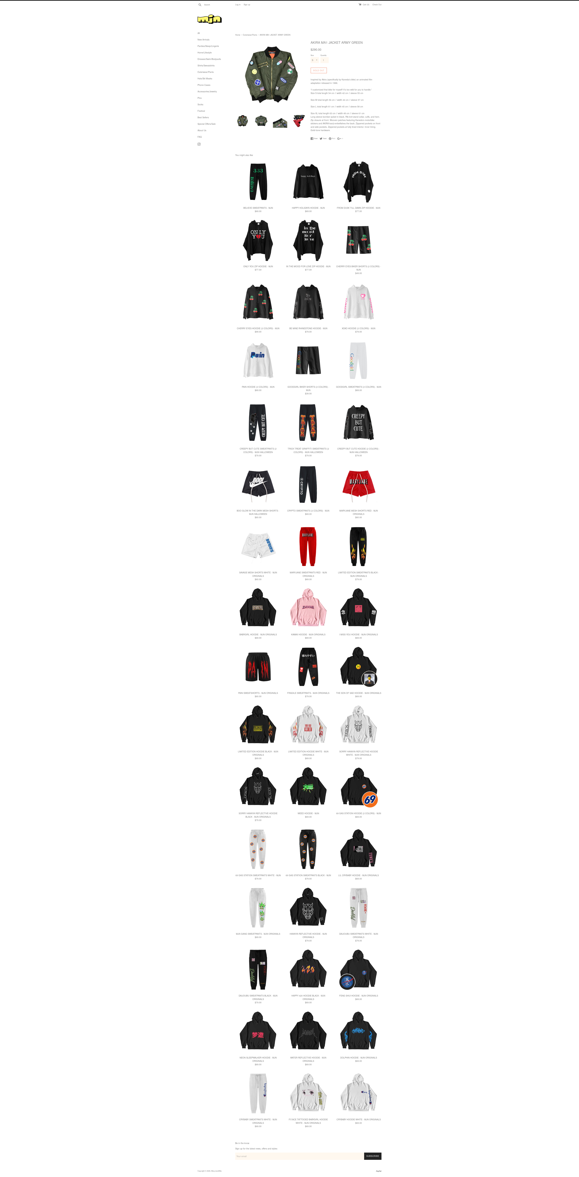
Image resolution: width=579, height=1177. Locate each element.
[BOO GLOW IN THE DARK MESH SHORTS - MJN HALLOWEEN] (258, 484)
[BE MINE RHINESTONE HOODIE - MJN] (308, 302)
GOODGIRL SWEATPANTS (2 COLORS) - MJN (358, 386)
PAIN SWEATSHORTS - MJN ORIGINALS (258, 692)
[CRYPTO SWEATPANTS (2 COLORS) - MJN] (308, 484)
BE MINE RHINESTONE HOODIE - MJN (308, 328)
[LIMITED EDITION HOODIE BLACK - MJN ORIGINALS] (258, 725)
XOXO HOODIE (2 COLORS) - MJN (358, 328)
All (199, 33)
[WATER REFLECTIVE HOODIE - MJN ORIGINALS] (308, 1031)
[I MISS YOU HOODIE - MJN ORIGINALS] (358, 608)
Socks (200, 104)
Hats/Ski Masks (205, 78)
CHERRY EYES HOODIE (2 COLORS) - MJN (258, 328)
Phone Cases (204, 84)
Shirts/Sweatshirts (206, 65)
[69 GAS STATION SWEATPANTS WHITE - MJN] (258, 849)
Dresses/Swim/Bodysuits (209, 58)
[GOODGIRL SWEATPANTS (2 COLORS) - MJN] (358, 360)
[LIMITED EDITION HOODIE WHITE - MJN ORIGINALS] (308, 725)
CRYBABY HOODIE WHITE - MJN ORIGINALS (359, 1119)
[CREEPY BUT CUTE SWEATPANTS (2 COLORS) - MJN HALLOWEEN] (258, 422)
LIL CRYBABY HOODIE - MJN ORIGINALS (358, 875)
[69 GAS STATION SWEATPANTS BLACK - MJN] (308, 849)
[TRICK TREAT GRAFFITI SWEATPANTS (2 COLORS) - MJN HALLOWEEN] (308, 422)
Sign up (247, 4)
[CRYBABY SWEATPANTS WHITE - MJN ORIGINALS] (258, 1093)
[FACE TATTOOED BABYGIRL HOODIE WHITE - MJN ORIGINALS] (308, 1093)
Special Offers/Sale (207, 123)
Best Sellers (203, 117)
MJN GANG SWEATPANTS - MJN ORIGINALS (258, 933)
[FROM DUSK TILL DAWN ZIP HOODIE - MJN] (358, 182)
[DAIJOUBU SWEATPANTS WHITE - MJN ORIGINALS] (358, 908)
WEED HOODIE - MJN (308, 813)
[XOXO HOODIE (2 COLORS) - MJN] (358, 302)
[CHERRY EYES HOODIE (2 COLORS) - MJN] (258, 302)
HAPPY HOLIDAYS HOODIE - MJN (308, 207)
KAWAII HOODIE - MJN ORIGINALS (308, 634)
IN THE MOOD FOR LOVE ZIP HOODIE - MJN (308, 266)
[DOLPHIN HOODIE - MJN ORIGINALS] (358, 1031)
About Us (202, 130)
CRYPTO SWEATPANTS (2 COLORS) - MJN (308, 510)
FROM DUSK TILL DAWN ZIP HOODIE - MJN (358, 207)
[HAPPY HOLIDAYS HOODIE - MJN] (308, 182)
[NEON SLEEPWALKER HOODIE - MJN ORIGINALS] (258, 1031)
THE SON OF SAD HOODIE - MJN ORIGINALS (358, 692)
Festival (201, 110)
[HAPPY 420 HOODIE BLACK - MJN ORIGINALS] (308, 969)
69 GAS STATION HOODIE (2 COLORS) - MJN (358, 813)
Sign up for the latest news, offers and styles (256, 1148)
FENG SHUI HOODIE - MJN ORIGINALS (358, 995)
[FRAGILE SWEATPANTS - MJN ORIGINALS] (308, 667)
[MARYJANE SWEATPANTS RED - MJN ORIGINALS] (308, 546)
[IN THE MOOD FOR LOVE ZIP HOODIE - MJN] (308, 240)
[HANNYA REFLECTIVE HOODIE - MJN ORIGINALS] (308, 908)
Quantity (323, 55)
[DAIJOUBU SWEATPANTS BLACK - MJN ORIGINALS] (258, 969)
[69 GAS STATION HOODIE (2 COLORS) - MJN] (358, 787)
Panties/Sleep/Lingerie (208, 46)
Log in (237, 4)
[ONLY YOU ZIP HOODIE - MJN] (258, 240)
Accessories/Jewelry (207, 91)
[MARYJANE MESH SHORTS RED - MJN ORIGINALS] (358, 484)
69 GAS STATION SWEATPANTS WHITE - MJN (258, 875)
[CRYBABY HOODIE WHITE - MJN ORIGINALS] (358, 1093)
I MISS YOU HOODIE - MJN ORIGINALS (358, 634)
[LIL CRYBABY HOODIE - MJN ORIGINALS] (358, 849)
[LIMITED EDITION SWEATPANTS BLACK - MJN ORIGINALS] (358, 546)
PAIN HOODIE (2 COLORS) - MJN (258, 386)
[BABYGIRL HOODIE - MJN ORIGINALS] (258, 608)
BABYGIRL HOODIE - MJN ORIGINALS (258, 634)
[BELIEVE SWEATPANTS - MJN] (258, 182)
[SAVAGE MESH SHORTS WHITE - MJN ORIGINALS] (258, 546)
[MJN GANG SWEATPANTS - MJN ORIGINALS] (258, 908)
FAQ (200, 136)
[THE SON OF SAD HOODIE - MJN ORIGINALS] (358, 667)
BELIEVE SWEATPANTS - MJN (258, 207)
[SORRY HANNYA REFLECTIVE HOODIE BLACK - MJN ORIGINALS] (258, 787)
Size (312, 55)
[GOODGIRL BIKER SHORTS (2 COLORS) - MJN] (308, 360)
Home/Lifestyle (205, 52)
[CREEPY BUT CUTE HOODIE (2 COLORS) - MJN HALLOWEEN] (358, 422)
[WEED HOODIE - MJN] (308, 787)
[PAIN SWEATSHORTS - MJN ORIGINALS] (258, 667)
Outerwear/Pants (206, 71)
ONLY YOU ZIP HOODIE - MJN (258, 266)
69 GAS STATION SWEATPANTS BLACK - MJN (308, 875)
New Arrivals (203, 39)
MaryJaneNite (216, 1171)
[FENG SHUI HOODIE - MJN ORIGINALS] (358, 969)
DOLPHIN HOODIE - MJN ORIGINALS (358, 1057)
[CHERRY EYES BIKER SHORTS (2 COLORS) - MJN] (358, 240)
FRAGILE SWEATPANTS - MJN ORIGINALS (308, 692)
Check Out (376, 4)
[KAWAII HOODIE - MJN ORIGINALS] (308, 608)
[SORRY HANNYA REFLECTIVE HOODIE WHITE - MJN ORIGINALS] (358, 725)
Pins (200, 97)
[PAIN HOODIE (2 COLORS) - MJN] (258, 360)
